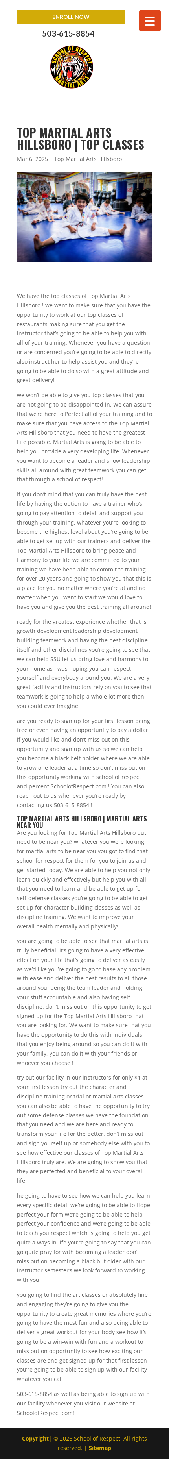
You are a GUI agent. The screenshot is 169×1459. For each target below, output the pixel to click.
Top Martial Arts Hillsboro (88, 159)
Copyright (35, 1438)
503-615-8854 (68, 33)
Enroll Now (71, 16)
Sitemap (100, 1448)
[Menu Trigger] (150, 20)
